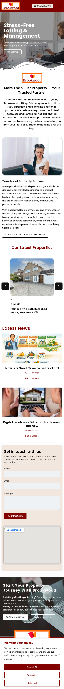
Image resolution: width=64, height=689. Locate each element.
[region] (32, 663)
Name (7, 468)
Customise (32, 675)
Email (6, 481)
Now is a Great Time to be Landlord (32, 368)
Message (8, 493)
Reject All (32, 683)
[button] (60, 6)
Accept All (32, 667)
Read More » (32, 378)
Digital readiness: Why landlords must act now (32, 424)
